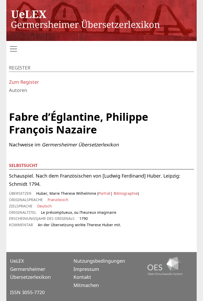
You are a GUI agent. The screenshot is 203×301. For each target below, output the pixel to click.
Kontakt (82, 277)
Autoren (18, 90)
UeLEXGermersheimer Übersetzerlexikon (30, 269)
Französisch (58, 199)
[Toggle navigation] (101, 49)
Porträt (104, 193)
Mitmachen (86, 285)
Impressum (86, 269)
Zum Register (24, 82)
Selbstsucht (23, 165)
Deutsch (44, 206)
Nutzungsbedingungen (99, 261)
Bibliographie (125, 193)
